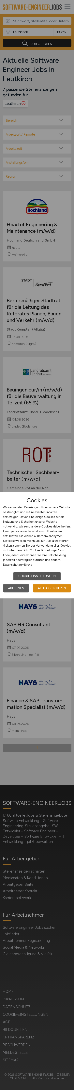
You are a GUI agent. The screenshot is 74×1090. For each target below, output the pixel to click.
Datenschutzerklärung (17, 565)
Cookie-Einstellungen (37, 576)
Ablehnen (16, 588)
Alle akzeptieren (52, 588)
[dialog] (37, 545)
